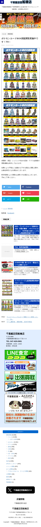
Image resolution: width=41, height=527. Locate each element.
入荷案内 (9, 474)
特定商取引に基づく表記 (14, 517)
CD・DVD (11, 453)
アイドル (10, 456)
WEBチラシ (9, 479)
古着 (9, 449)
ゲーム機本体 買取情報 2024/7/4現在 (19, 322)
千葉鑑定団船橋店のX (22, 490)
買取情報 (10, 208)
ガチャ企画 (13, 439)
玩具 (7, 461)
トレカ (5, 208)
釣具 (9, 458)
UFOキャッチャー (11, 463)
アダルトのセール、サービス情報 (18, 471)
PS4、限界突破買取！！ (23, 247)
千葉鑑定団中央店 (20, 503)
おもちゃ (10, 442)
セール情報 (9, 469)
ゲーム (10, 444)
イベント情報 (10, 466)
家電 (9, 446)
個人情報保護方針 (28, 517)
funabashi (11, 213)
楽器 (7, 476)
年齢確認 (9, 482)
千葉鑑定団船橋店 (20, 508)
